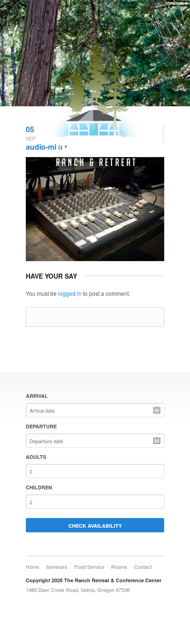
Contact (143, 566)
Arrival (37, 395)
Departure (41, 426)
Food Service (89, 566)
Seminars (56, 566)
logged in (70, 293)
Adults (36, 456)
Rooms (119, 566)
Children (39, 487)
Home (32, 566)
